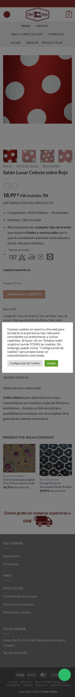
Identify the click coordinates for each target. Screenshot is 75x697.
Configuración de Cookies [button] (25, 363)
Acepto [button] (51, 363)
